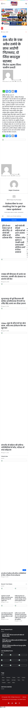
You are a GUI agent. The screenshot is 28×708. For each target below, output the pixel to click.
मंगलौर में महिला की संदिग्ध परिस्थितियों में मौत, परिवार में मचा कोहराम (13, 574)
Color (18, 677)
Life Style (14, 680)
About (3, 677)
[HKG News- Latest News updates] (14, 3)
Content (23, 677)
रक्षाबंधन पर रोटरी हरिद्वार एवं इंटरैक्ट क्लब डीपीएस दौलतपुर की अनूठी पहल (7, 598)
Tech (23, 680)
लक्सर (4, 36)
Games (8, 680)
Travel (9, 682)
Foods (3, 680)
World (13, 682)
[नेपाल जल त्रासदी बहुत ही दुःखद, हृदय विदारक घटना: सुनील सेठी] (5, 656)
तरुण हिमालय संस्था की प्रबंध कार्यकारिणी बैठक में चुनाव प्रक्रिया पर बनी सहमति (7, 615)
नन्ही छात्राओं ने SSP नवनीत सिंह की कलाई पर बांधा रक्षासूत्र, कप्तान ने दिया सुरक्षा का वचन (20, 598)
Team (19, 680)
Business (8, 677)
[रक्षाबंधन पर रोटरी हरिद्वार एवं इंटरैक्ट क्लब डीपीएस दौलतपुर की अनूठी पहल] (7, 591)
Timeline (4, 682)
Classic (13, 677)
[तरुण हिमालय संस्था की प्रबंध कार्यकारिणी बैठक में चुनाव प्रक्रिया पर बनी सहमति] (7, 608)
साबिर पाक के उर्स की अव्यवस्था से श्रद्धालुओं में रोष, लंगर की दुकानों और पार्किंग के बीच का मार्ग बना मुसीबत (21, 616)
